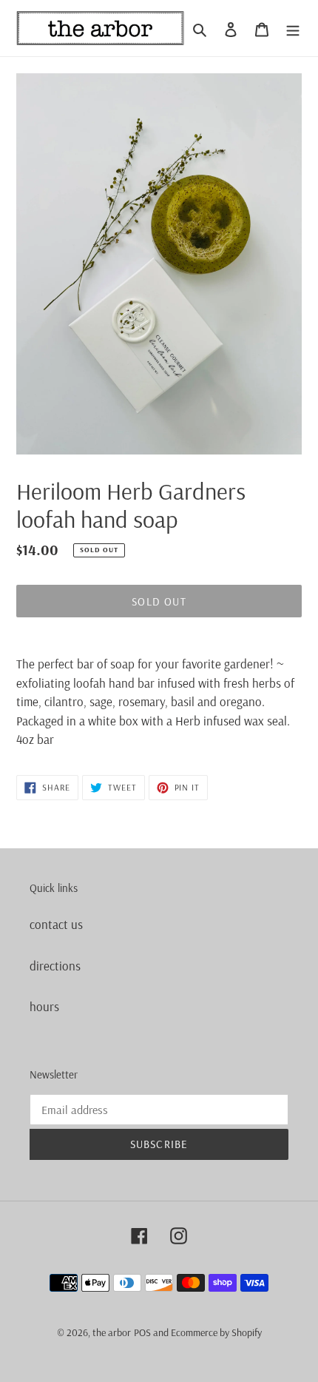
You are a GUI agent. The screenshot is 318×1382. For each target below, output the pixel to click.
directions (55, 965)
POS (142, 1332)
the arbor (111, 1332)
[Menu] (292, 28)
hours (44, 1006)
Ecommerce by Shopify (216, 1332)
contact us (56, 924)
